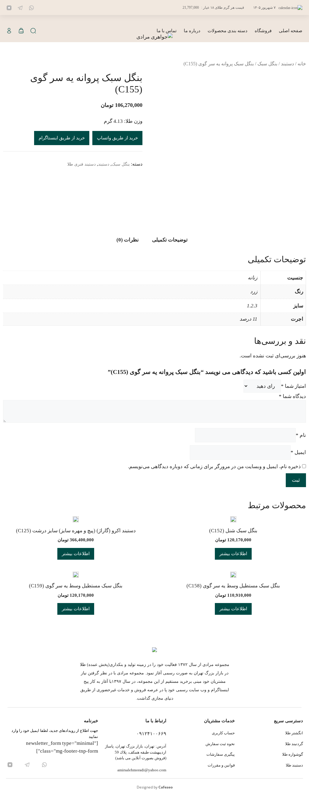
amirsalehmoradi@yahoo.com (141, 770)
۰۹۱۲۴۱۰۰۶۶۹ (151, 733)
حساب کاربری (223, 733)
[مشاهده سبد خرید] (21, 31)
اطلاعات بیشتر (233, 553)
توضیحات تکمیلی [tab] (170, 240)
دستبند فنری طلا (81, 164)
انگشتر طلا (294, 733)
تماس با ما (167, 30)
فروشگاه (263, 30)
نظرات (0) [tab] (127, 240)
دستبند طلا (294, 765)
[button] (33, 31)
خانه (302, 63)
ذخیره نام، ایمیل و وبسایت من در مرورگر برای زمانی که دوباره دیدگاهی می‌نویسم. (214, 466)
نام (301, 435)
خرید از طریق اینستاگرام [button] (62, 137)
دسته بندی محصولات (227, 30)
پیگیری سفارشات (220, 754)
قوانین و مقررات (221, 765)
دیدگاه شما (292, 396)
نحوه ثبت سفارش (219, 744)
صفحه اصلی (290, 30)
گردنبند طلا (294, 744)
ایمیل (298, 452)
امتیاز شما (293, 386)
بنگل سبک (267, 63)
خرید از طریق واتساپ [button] (117, 137)
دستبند (287, 63)
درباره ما (192, 30)
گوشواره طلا (292, 754)
